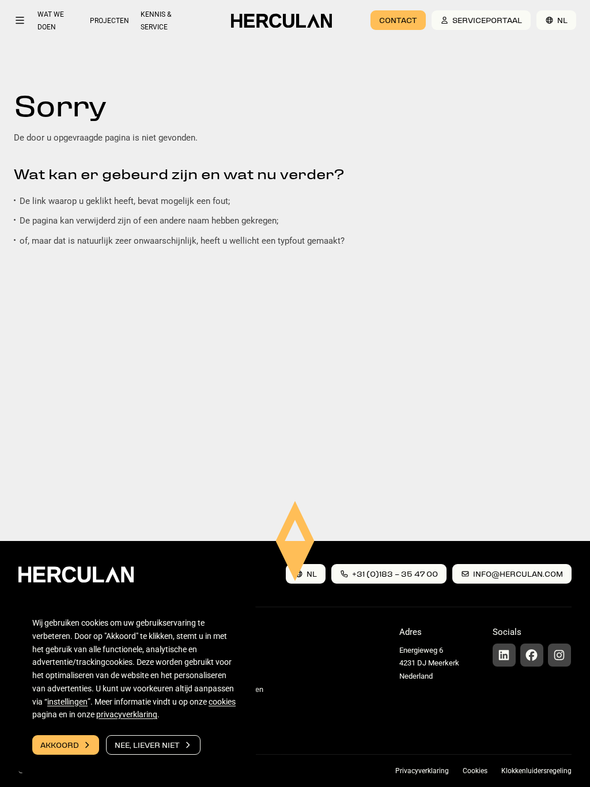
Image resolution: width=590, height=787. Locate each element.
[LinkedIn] (504, 655)
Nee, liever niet (147, 744)
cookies (222, 701)
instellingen (67, 701)
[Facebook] (531, 655)
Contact (398, 20)
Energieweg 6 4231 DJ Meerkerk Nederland (429, 663)
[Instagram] (559, 655)
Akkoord (59, 744)
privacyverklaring (126, 714)
